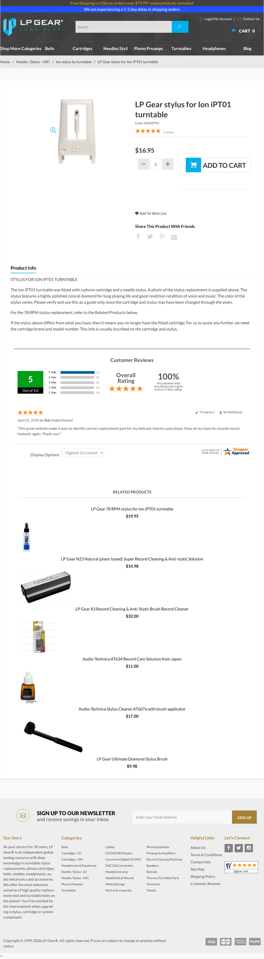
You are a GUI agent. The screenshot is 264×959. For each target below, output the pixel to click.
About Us (198, 847)
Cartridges (82, 48)
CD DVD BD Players (118, 853)
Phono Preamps (148, 48)
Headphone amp (116, 872)
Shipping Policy (203, 876)
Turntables (181, 48)
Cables (109, 847)
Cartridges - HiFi (72, 859)
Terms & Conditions (206, 855)
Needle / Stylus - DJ (74, 872)
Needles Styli (115, 48)
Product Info (23, 268)
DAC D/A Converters (119, 865)
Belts (49, 48)
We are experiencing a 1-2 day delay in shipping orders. (132, 9)
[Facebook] (229, 848)
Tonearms (153, 884)
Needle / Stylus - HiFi (33, 62)
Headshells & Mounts (119, 878)
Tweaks (151, 890)
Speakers (152, 865)
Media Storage (115, 884)
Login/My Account (218, 19)
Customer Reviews (205, 883)
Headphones (214, 48)
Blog (247, 48)
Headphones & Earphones (78, 865)
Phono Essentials (157, 847)
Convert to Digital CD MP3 (123, 859)
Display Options (44, 454)
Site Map (197, 869)
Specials (151, 872)
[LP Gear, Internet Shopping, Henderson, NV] (203, 896)
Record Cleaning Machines (164, 859)
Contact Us (251, 19)
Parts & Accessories (118, 890)
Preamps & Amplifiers (160, 853)
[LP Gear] (33, 27)
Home (5, 62)
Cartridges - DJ (71, 853)
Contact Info (201, 862)
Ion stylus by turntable (74, 62)
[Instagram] (249, 848)
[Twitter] (239, 848)
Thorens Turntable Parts (162, 878)
